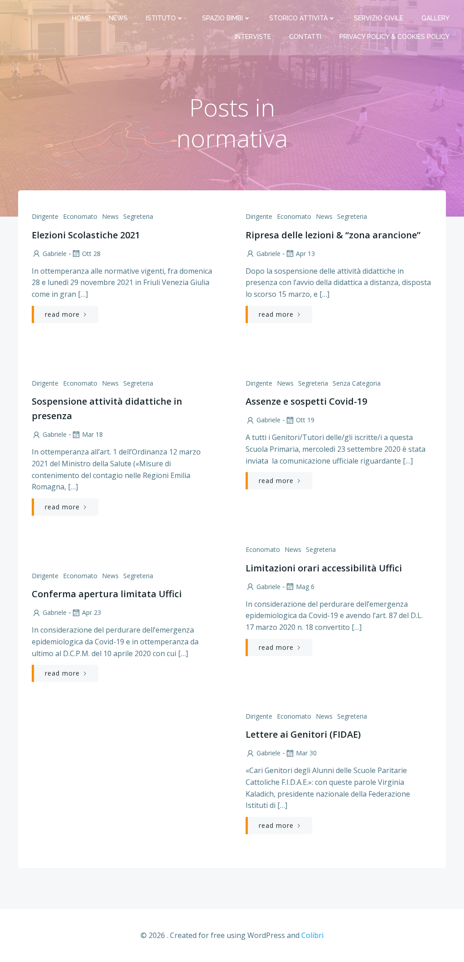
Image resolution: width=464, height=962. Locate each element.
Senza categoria (357, 383)
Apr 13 (305, 253)
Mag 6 (305, 586)
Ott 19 (305, 420)
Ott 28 (91, 253)
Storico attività (298, 18)
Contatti (305, 36)
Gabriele (55, 253)
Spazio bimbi (222, 18)
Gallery (435, 18)
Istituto (161, 18)
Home (81, 18)
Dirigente (45, 216)
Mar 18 (92, 434)
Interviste (253, 36)
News (118, 18)
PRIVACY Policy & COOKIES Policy (394, 36)
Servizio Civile (378, 18)
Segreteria (138, 216)
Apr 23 (91, 612)
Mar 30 (306, 753)
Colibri (312, 935)
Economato (80, 216)
